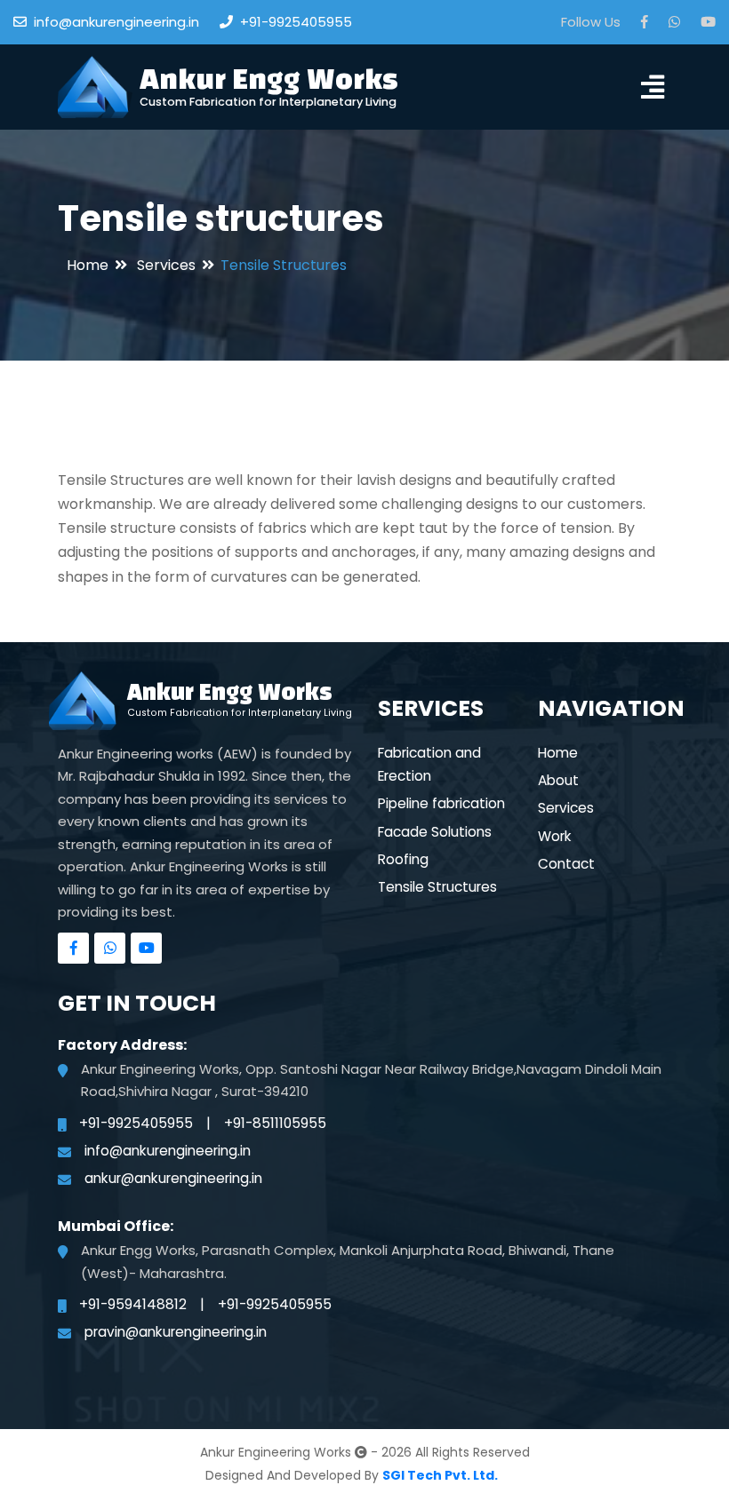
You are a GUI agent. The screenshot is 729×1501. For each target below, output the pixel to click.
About (558, 780)
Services (166, 265)
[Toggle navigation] (652, 86)
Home (87, 265)
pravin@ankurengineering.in (175, 1331)
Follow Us (591, 21)
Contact (566, 863)
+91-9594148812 (133, 1304)
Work (555, 836)
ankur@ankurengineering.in (173, 1178)
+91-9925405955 (296, 21)
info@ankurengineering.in (116, 21)
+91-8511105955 (275, 1123)
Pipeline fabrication (441, 803)
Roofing (403, 859)
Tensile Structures (437, 887)
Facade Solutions (435, 831)
